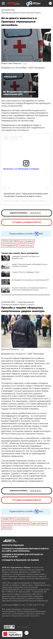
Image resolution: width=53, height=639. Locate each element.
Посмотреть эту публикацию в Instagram (21, 169)
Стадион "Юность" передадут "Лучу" (25, 272)
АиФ (25, 63)
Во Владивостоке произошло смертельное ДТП (30, 280)
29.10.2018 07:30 (8, 10)
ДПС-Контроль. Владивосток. (27, 201)
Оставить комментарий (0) (26, 222)
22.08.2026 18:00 (8, 302)
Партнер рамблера (23, 627)
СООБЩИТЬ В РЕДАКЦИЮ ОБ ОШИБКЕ (20, 560)
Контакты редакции (13, 545)
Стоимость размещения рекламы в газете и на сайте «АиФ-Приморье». (25, 550)
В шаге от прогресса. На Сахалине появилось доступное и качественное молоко (29, 289)
